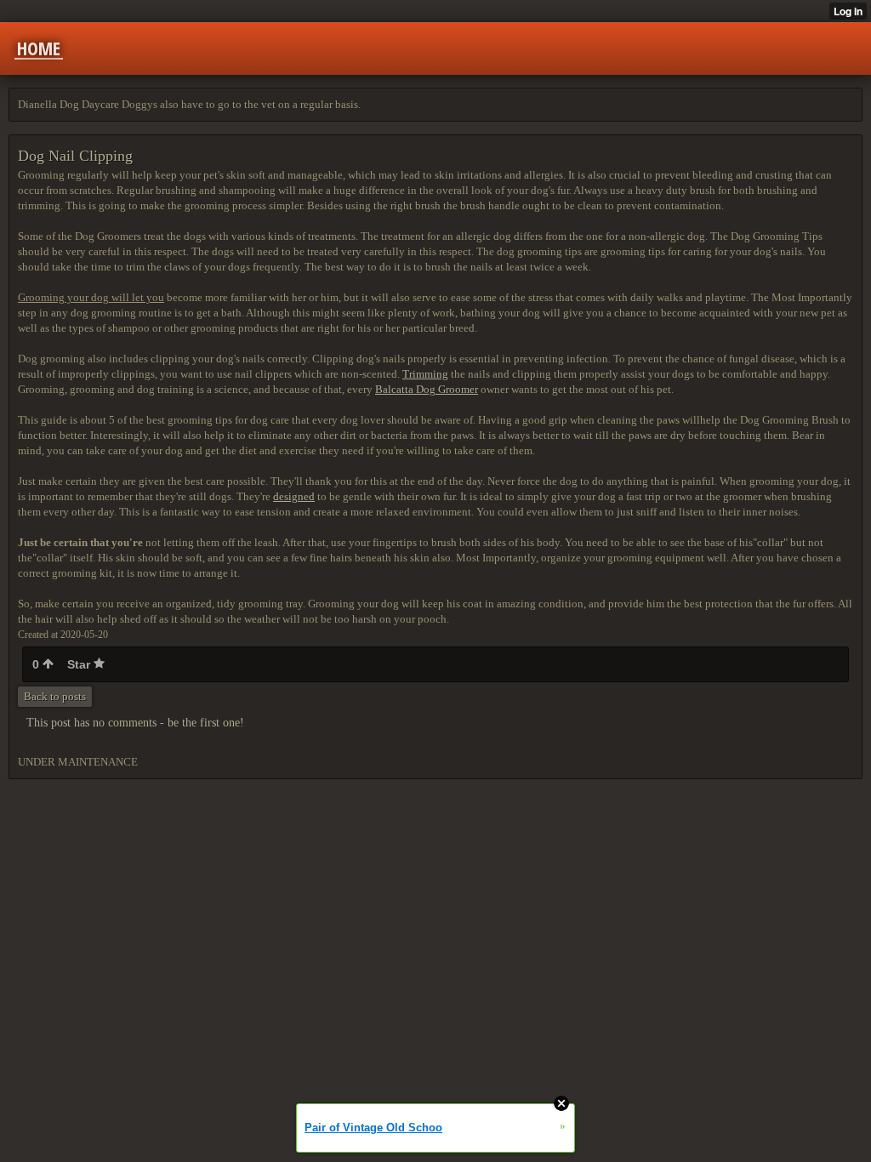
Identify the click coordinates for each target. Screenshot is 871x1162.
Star (80, 664)
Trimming (425, 373)
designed (294, 496)
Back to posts (55, 696)
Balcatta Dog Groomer (426, 389)
